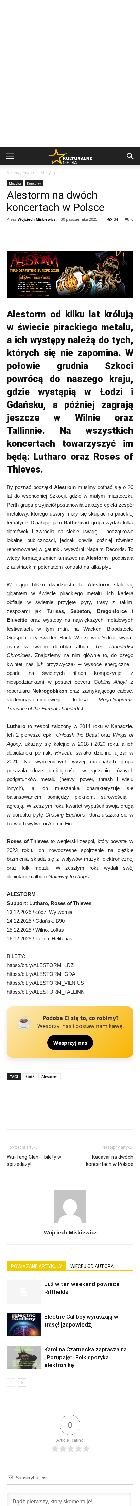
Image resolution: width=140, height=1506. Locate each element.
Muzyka (47, 172)
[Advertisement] (70, 73)
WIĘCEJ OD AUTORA (92, 1266)
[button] (130, 156)
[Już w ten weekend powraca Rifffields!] (24, 1292)
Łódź (29, 1076)
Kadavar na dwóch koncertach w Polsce (109, 1160)
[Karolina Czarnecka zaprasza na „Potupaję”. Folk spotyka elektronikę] (24, 1357)
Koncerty (34, 183)
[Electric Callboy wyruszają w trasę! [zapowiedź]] (24, 1324)
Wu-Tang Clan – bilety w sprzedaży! (34, 1160)
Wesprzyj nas (70, 1042)
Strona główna (20, 172)
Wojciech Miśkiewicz (36, 219)
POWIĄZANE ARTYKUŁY (36, 1266)
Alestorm (49, 1076)
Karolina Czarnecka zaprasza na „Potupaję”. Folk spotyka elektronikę (85, 1357)
